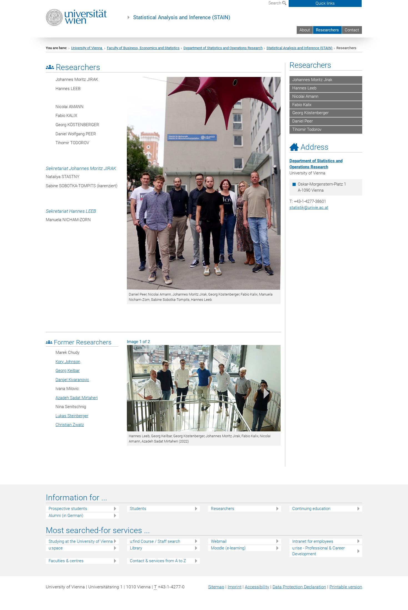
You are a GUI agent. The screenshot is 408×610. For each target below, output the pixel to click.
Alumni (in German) (66, 515)
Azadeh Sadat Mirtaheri (77, 397)
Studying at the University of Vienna (81, 541)
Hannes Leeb (304, 88)
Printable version (345, 586)
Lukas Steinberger (72, 415)
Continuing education (311, 508)
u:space (56, 548)
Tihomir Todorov (306, 129)
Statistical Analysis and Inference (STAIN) (181, 17)
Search (275, 3)
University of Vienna (87, 48)
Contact (352, 30)
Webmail (218, 541)
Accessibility (257, 586)
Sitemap (216, 586)
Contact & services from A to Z (158, 560)
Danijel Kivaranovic (72, 379)
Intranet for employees (312, 541)
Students (138, 508)
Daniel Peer (302, 121)
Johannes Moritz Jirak (312, 79)
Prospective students (68, 508)
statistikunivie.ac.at (308, 207)
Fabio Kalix (301, 104)
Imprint (234, 586)
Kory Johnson (68, 361)
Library (136, 548)
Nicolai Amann (305, 96)
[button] (138, 394)
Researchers (327, 30)
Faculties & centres (66, 560)
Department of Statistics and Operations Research (223, 48)
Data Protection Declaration (299, 586)
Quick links (325, 3)
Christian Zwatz (70, 424)
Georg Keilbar (68, 370)
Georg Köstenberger (310, 112)
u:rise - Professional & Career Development (318, 551)
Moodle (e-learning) (228, 548)
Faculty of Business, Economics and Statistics (143, 48)
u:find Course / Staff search (155, 541)
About (304, 30)
